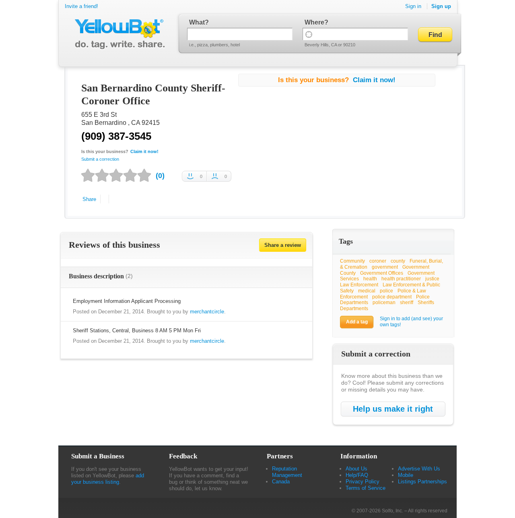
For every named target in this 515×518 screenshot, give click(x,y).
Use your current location (309, 34)
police (386, 291)
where (314, 22)
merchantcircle (207, 312)
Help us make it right (393, 408)
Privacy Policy (362, 482)
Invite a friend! (81, 6)
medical (366, 291)
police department (392, 297)
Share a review (282, 245)
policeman (384, 302)
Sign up (441, 6)
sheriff (406, 302)
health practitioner (401, 279)
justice (432, 279)
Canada (281, 482)
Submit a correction (100, 159)
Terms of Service (365, 488)
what (197, 22)
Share (89, 199)
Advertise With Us (419, 469)
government (385, 267)
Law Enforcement (359, 285)
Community (352, 261)
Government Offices (381, 273)
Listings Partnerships (422, 482)
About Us (356, 469)
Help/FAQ (357, 475)
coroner (377, 261)
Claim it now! (144, 151)
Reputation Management (287, 472)
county (398, 261)
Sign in (413, 6)
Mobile (405, 475)
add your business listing (107, 478)
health (370, 279)
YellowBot (118, 34)
